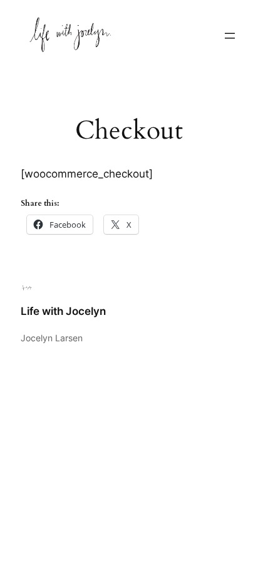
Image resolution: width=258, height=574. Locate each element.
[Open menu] (229, 35)
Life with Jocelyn (63, 311)
